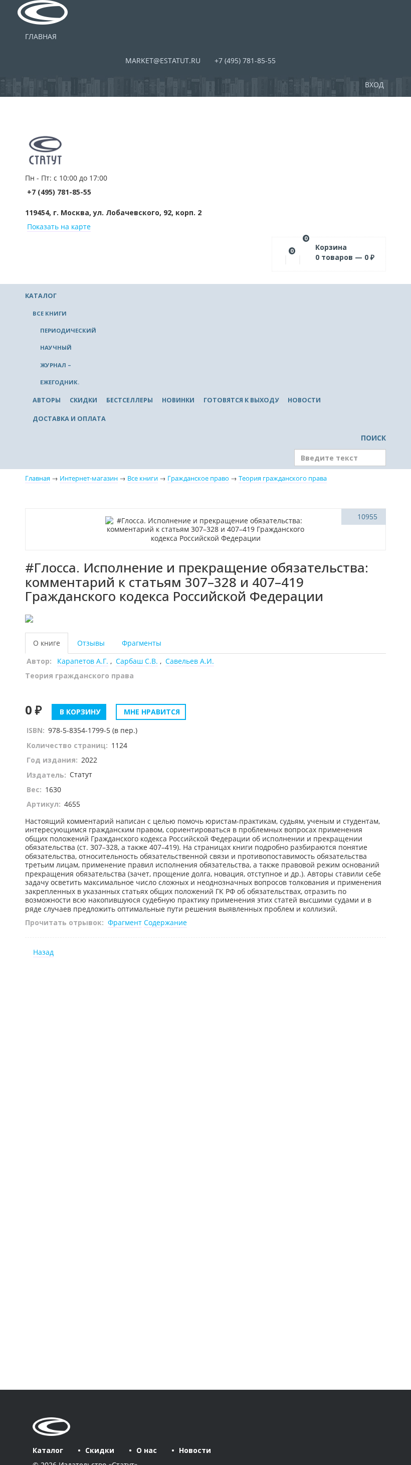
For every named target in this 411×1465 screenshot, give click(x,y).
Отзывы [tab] (91, 643)
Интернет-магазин (89, 478)
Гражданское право (198, 478)
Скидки (83, 400)
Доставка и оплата (69, 418)
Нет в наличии (59, 553)
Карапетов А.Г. (82, 661)
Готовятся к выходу (241, 400)
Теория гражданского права (283, 478)
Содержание (165, 922)
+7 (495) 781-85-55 (244, 60)
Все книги (50, 313)
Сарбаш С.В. (137, 661)
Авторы (47, 400)
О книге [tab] (46, 643)
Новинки (178, 400)
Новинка (59, 516)
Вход (375, 84)
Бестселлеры (129, 400)
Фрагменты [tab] (141, 643)
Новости (304, 400)
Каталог (41, 295)
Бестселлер (59, 535)
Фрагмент (125, 922)
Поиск (372, 438)
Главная (41, 36)
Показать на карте (59, 226)
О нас (146, 1450)
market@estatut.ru (161, 60)
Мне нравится (151, 711)
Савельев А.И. (189, 661)
